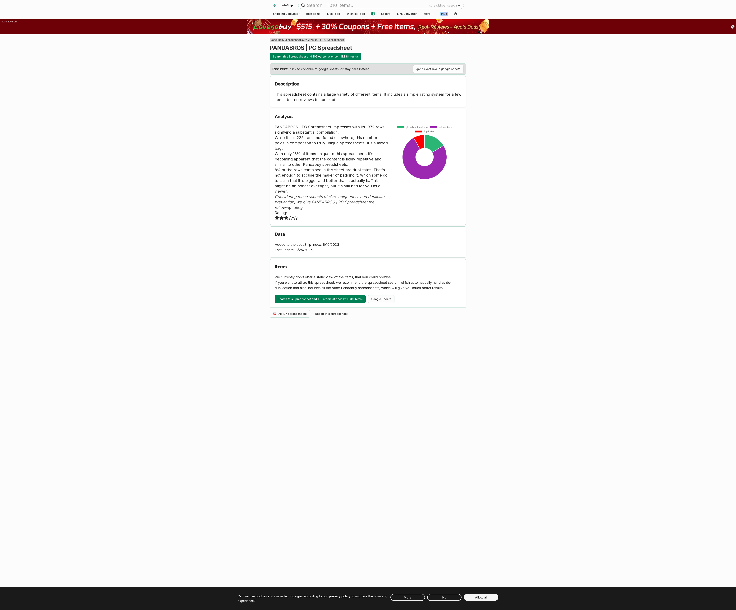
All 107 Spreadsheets (292, 313)
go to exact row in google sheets (438, 69)
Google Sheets (381, 299)
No (444, 597)
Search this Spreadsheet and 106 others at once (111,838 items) (315, 56)
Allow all (481, 597)
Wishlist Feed (356, 13)
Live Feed (333, 13)
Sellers (385, 13)
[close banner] (732, 27)
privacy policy (340, 596)
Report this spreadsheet (331, 313)
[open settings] (455, 14)
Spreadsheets (293, 39)
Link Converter (407, 13)
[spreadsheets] (373, 14)
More (427, 13)
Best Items (313, 13)
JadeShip (277, 39)
